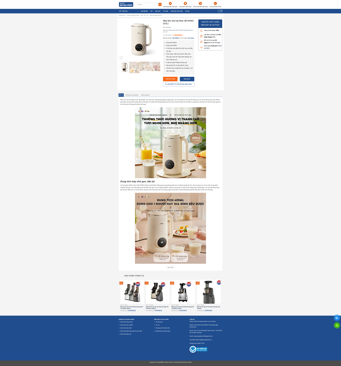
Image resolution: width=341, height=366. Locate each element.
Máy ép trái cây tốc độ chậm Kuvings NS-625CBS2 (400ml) (157, 307)
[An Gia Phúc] (126, 4)
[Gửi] (160, 4)
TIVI (151, 11)
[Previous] (122, 39)
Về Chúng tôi (159, 322)
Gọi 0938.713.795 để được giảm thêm (179, 84)
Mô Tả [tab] (121, 95)
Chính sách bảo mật (125, 334)
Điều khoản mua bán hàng (163, 331)
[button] (129, 11)
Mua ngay (187, 79)
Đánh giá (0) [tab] (145, 95)
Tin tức (157, 325)
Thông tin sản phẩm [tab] (131, 95)
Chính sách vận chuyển (126, 325)
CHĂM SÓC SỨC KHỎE (176, 11)
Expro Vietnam (188, 362)
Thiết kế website (178, 362)
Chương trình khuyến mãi (163, 328)
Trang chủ (122, 15)
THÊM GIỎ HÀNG (170, 79)
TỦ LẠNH (165, 11)
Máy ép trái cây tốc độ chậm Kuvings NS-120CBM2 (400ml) (182, 307)
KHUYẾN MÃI (144, 11)
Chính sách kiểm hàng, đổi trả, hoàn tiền (131, 331)
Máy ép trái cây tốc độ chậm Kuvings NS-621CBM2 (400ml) (131, 307)
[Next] (157, 39)
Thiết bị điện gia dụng (132, 15)
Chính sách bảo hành (126, 328)
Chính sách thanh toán (126, 322)
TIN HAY (187, 11)
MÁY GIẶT (158, 11)
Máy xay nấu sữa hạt (156, 15)
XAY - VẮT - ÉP (144, 15)
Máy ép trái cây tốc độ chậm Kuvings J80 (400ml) (208, 307)
